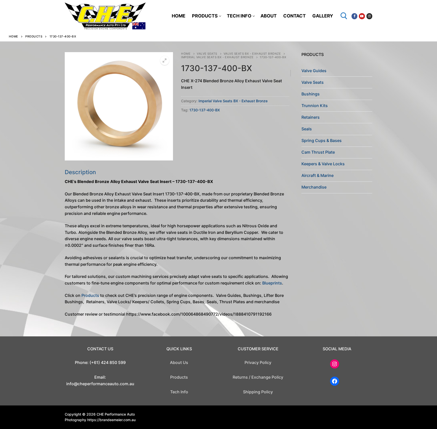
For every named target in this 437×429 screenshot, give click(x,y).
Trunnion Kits (314, 105)
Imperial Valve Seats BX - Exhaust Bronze (217, 57)
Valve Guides (313, 70)
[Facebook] (354, 16)
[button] (164, 60)
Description (80, 172)
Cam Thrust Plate (318, 152)
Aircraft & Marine (317, 175)
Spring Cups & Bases (321, 140)
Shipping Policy (258, 391)
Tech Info (179, 391)
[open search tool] (343, 15)
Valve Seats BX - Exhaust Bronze (252, 53)
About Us (179, 362)
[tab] (177, 243)
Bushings (310, 93)
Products (33, 36)
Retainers (310, 117)
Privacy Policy (258, 362)
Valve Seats (207, 53)
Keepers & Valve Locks (323, 163)
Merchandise (313, 187)
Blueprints (272, 282)
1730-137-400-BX (204, 110)
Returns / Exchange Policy (258, 377)
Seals (306, 128)
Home (13, 36)
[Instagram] (369, 16)
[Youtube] (362, 16)
